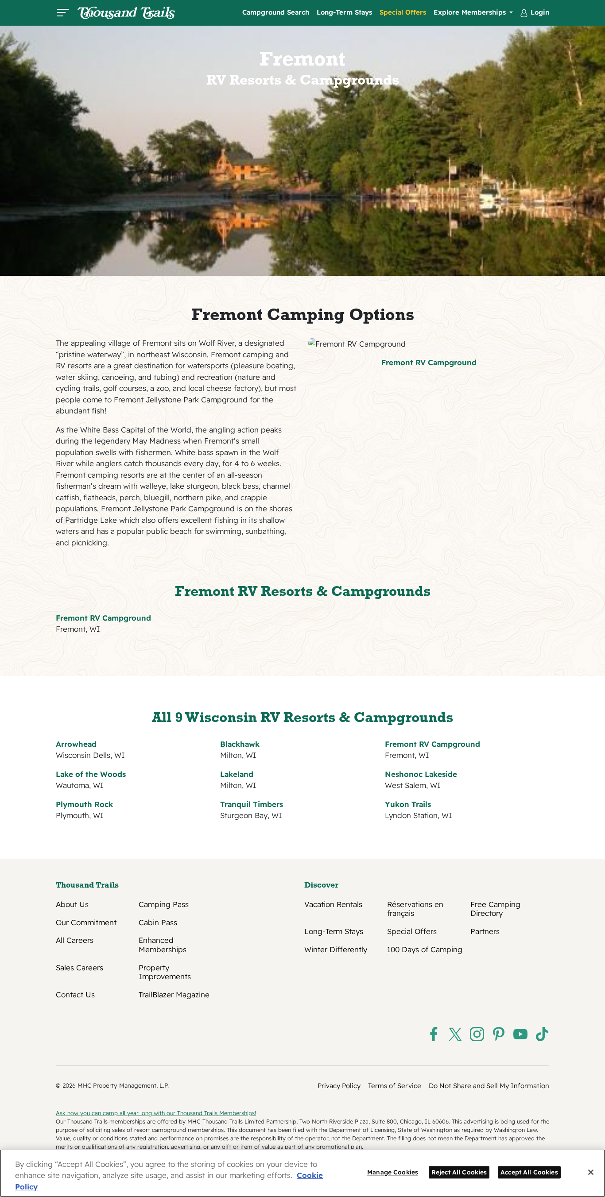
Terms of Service (394, 1085)
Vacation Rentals (333, 904)
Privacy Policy (339, 1085)
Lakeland (236, 774)
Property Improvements (165, 972)
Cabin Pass (158, 922)
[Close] (591, 1172)
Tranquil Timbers (251, 804)
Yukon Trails (408, 804)
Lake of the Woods (91, 774)
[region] (302, 1173)
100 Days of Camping (424, 949)
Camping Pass (164, 904)
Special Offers (403, 12)
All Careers (74, 940)
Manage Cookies (392, 1172)
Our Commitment (86, 922)
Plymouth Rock (84, 804)
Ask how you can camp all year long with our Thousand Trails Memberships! (156, 1112)
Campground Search (275, 12)
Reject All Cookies (459, 1172)
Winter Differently (335, 949)
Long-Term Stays (344, 12)
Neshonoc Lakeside (421, 774)
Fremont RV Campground (429, 362)
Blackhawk (240, 744)
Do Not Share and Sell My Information (489, 1085)
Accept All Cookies (529, 1172)
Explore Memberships (471, 12)
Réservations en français (415, 909)
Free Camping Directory (495, 909)
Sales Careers (79, 967)
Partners (485, 931)
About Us (72, 904)
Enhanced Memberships (162, 945)
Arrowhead (76, 744)
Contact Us (75, 994)
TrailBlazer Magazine (174, 994)
